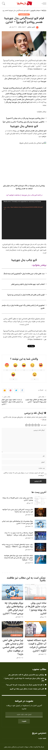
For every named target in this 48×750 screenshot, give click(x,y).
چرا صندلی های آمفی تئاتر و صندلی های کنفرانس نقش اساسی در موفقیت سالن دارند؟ (13, 647)
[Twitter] (16, 390)
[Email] (4, 390)
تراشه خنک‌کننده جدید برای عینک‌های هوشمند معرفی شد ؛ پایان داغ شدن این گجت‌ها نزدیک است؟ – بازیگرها (18, 557)
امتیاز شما (43, 425)
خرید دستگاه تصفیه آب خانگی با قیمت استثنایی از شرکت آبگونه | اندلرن (36, 645)
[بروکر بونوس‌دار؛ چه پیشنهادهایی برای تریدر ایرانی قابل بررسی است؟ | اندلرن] (40, 524)
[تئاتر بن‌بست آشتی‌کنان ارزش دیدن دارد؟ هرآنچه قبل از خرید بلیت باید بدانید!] (40, 512)
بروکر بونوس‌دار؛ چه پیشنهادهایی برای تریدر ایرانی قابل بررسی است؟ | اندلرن (17, 522)
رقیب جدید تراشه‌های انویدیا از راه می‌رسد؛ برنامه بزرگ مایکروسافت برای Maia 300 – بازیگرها (17, 545)
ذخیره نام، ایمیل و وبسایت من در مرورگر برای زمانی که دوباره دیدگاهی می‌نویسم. (23, 474)
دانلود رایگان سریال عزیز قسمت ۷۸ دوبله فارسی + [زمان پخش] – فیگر (23, 679)
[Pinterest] (10, 390)
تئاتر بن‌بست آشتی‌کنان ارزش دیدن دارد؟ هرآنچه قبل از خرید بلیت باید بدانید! (17, 510)
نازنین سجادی (31, 27)
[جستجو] (4, 3)
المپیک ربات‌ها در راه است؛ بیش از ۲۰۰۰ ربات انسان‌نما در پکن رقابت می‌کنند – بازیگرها (19, 534)
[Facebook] (22, 390)
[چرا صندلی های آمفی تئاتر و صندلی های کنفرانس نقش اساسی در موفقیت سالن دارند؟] (12, 629)
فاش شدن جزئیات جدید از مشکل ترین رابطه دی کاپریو (27, 689)
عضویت (24, 721)
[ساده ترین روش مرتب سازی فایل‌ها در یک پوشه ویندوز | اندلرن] (40, 500)
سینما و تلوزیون (24, 14)
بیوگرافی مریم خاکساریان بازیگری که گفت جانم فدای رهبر (26, 675)
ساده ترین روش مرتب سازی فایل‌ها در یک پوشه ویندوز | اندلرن (17, 499)
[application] (24, 219)
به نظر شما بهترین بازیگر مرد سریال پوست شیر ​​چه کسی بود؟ (25, 685)
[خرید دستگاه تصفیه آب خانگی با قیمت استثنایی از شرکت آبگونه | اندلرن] (35, 629)
